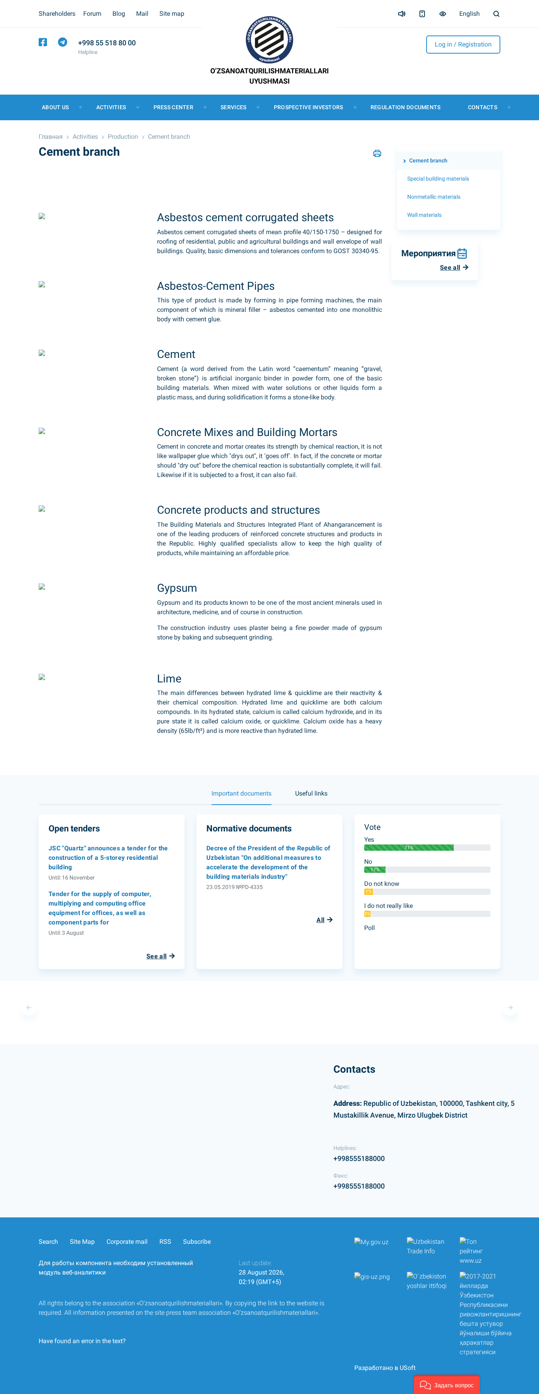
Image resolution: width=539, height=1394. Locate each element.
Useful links (311, 793)
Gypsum (177, 587)
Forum (92, 13)
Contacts (482, 107)
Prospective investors (308, 107)
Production (123, 136)
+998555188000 (359, 1158)
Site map (171, 13)
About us (55, 107)
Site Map (82, 1241)
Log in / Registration (463, 44)
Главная (51, 136)
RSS (165, 1241)
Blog (118, 13)
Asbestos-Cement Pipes (216, 286)
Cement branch (169, 136)
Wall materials (424, 215)
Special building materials (438, 178)
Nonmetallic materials (433, 197)
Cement (176, 354)
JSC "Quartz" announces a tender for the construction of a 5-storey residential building (108, 857)
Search (48, 1241)
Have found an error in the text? (82, 1341)
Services (233, 107)
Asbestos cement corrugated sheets (245, 217)
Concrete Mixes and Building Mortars (247, 432)
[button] (447, 1384)
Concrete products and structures (238, 509)
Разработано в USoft (384, 1368)
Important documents (241, 793)
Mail (142, 13)
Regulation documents (406, 107)
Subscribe (197, 1241)
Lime (169, 678)
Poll (369, 928)
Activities (111, 107)
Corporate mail (127, 1241)
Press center (173, 107)
